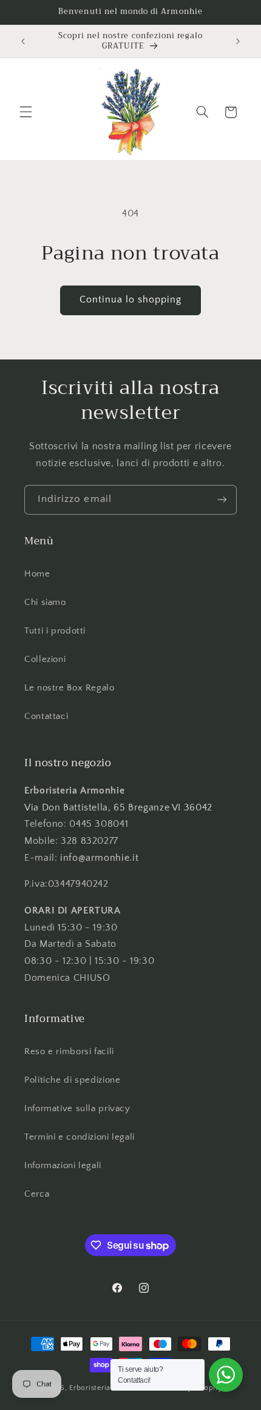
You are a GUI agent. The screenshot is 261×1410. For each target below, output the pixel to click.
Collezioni (45, 659)
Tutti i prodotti (55, 631)
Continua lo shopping (131, 300)
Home (37, 574)
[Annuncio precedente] (23, 41)
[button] (25, 112)
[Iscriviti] (222, 500)
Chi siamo (45, 602)
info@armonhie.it (97, 858)
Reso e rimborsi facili (69, 1052)
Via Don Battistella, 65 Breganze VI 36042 (118, 808)
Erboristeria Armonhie (108, 1388)
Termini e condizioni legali (79, 1137)
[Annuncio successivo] (238, 41)
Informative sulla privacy (77, 1109)
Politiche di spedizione (72, 1080)
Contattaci (46, 716)
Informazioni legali (62, 1166)
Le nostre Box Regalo (69, 688)
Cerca (36, 1194)
